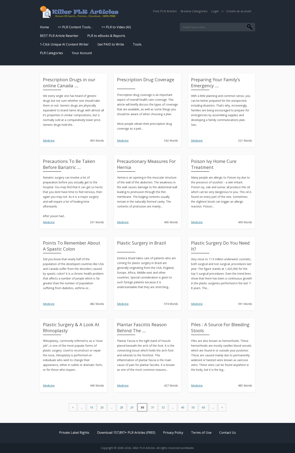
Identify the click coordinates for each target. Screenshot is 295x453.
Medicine (49, 140)
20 (102, 407)
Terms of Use (201, 432)
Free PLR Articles (165, 11)
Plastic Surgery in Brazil (141, 243)
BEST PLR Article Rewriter (59, 36)
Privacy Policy (173, 432)
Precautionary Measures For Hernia (146, 164)
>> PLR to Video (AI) (116, 27)
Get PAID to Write (111, 44)
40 (182, 407)
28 (121, 407)
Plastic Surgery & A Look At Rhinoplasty (71, 327)
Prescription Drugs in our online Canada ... (69, 82)
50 (193, 407)
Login (215, 11)
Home (44, 27)
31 (152, 407)
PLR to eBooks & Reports (106, 36)
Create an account (238, 11)
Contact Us (227, 432)
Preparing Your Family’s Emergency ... (215, 82)
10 (91, 407)
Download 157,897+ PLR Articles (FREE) (126, 432)
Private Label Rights (74, 432)
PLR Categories (51, 53)
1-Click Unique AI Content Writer (64, 44)
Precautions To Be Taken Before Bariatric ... (69, 164)
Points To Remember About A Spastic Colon (71, 246)
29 (131, 407)
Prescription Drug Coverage (145, 79)
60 (203, 407)
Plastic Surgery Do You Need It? (220, 246)
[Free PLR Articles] (79, 12)
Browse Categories (194, 11)
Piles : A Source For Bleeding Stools (220, 327)
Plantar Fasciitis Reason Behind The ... (142, 327)
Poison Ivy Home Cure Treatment (213, 164)
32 (163, 407)
